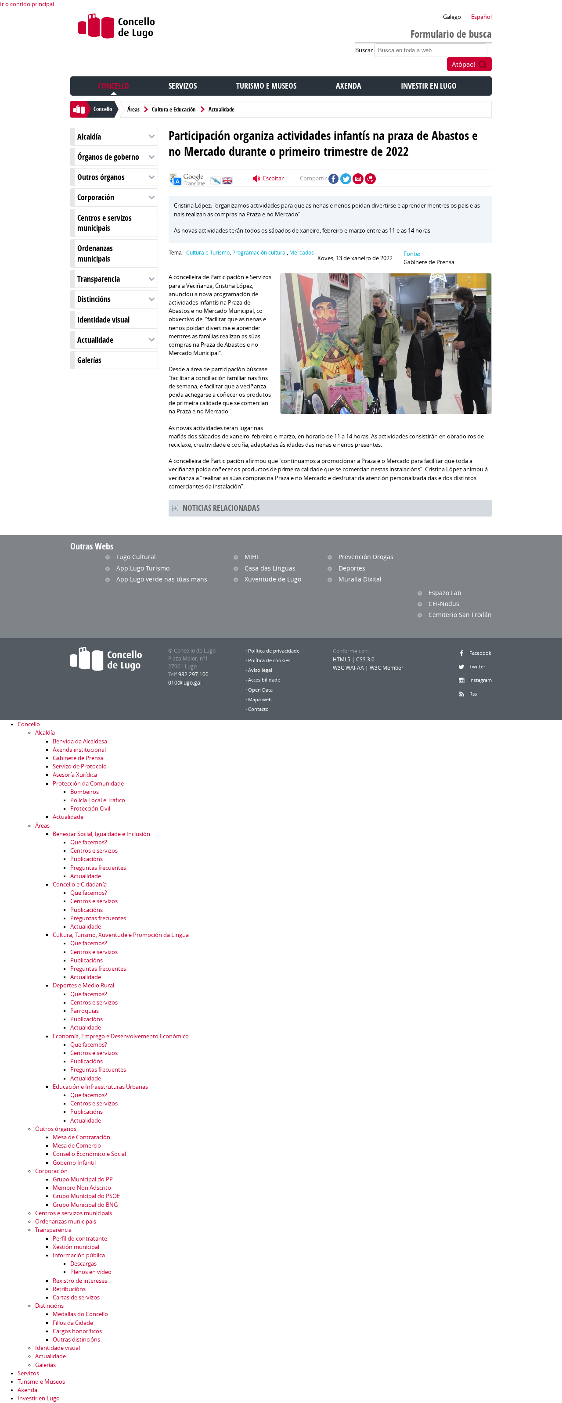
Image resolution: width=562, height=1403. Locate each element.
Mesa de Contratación (81, 1137)
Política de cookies (269, 660)
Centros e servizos (94, 850)
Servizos (183, 85)
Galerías (89, 360)
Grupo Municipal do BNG (85, 1205)
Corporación (95, 197)
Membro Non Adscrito (82, 1187)
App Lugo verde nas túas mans (161, 579)
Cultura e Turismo (208, 252)
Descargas (83, 1263)
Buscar (364, 50)
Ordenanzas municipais (95, 253)
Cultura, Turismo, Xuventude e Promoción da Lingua (121, 935)
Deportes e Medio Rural (83, 985)
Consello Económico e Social (89, 1154)
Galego (452, 17)
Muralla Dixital (360, 579)
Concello (113, 85)
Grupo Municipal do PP (83, 1179)
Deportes (352, 568)
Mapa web (260, 699)
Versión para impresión (370, 178)
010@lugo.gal (185, 682)
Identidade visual (103, 319)
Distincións (94, 299)
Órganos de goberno (108, 156)
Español (481, 17)
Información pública (79, 1255)
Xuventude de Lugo (273, 579)
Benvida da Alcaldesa (80, 741)
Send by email (358, 178)
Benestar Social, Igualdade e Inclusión (101, 834)
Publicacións (86, 859)
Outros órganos (101, 177)
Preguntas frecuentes (98, 868)
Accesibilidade (264, 680)
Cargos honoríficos (77, 1331)
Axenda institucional (79, 750)
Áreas (133, 109)
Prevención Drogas (366, 557)
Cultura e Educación (174, 109)
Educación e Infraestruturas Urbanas (100, 1087)
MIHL (252, 557)
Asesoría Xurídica (75, 775)
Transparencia (98, 278)
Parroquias (84, 1011)
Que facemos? (88, 842)
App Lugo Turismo (142, 568)
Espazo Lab (445, 592)
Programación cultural (259, 252)
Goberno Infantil (74, 1162)
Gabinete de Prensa (78, 758)
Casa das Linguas (270, 568)
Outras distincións (76, 1339)
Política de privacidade (273, 651)
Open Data (260, 690)
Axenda (348, 85)
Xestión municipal (76, 1247)
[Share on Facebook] (333, 178)
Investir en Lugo (429, 85)
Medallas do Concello (80, 1314)
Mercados (301, 252)
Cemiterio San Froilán (460, 614)
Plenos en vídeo (91, 1272)
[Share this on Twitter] (345, 178)
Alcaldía (89, 136)
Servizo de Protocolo (80, 766)
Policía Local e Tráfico (97, 800)
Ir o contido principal (27, 4)
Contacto (258, 709)
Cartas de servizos (76, 1297)
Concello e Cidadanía (80, 884)
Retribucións (69, 1289)
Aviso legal (260, 670)
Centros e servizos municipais (104, 222)
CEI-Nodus (444, 603)
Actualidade (221, 109)
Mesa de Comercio (77, 1145)
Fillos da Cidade (73, 1323)
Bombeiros (84, 792)
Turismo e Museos (266, 85)
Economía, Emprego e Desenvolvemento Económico (121, 1036)
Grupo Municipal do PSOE (86, 1196)
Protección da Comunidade (88, 783)
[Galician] (215, 182)
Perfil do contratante (80, 1238)
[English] (227, 182)
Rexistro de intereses (80, 1281)
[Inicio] (116, 28)
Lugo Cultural (136, 557)
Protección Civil (90, 808)
